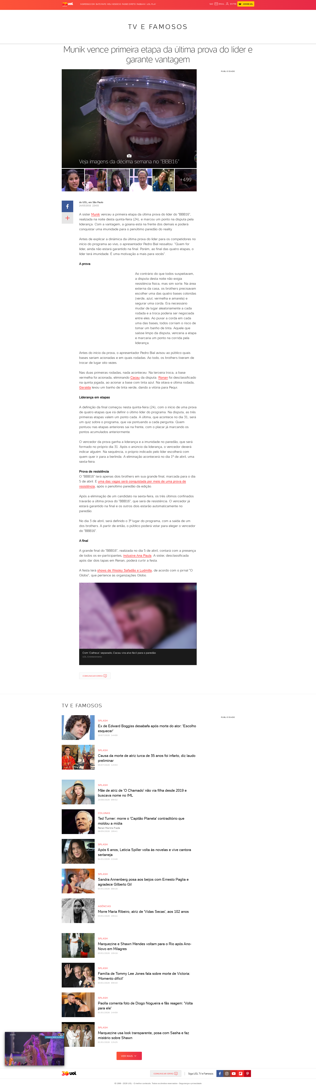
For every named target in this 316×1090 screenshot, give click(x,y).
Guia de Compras (248, 13)
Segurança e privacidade (190, 1083)
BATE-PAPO (101, 4)
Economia (131, 13)
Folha (141, 13)
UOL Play (151, 4)
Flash (78, 13)
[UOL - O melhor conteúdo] (67, 4)
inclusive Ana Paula (137, 555)
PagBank (141, 4)
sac (211, 4)
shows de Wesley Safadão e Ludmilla (124, 570)
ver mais (127, 1056)
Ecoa (195, 13)
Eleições (88, 13)
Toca (234, 13)
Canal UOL (204, 13)
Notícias (99, 13)
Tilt (189, 13)
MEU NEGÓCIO (114, 4)
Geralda (85, 387)
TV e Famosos (158, 27)
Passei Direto (129, 4)
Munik (95, 214)
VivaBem (182, 13)
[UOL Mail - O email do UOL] (219, 4)
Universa (171, 13)
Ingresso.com (87, 4)
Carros (120, 13)
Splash (160, 13)
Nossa (215, 13)
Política (110, 13)
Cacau (135, 377)
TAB (222, 13)
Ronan (163, 377)
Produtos (68, 13)
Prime (227, 13)
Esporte (150, 13)
